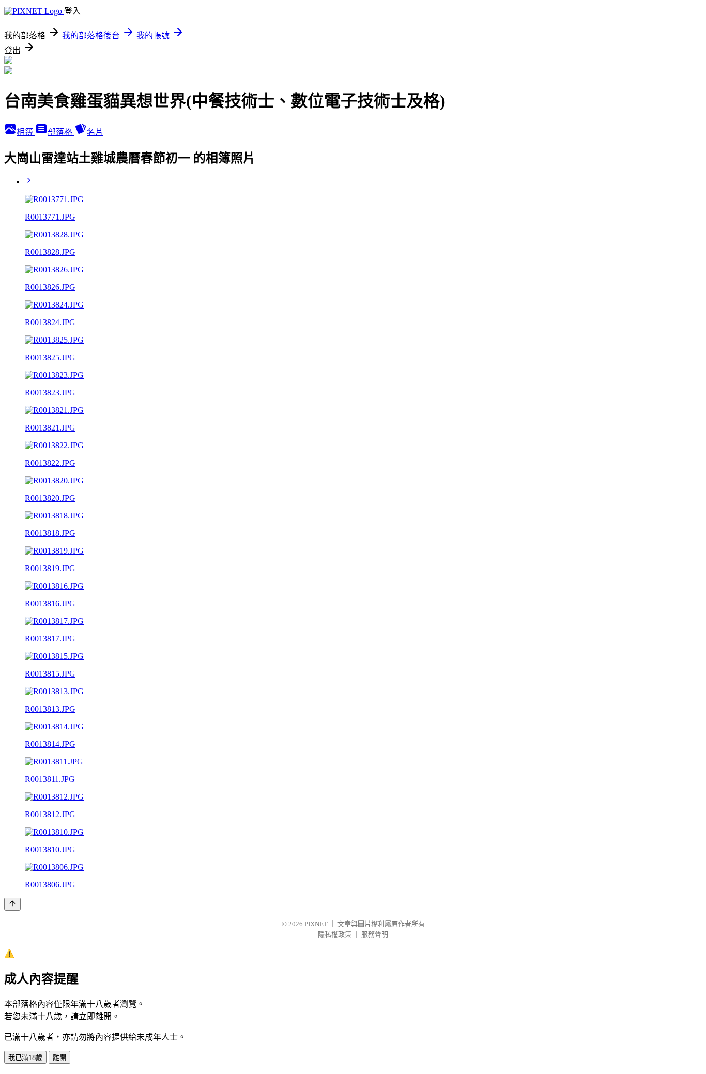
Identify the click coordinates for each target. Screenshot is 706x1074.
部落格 (61, 132)
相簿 (26, 132)
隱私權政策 (334, 934)
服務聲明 (374, 934)
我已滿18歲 (25, 1058)
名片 (95, 132)
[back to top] (12, 904)
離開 (59, 1058)
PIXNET (316, 924)
